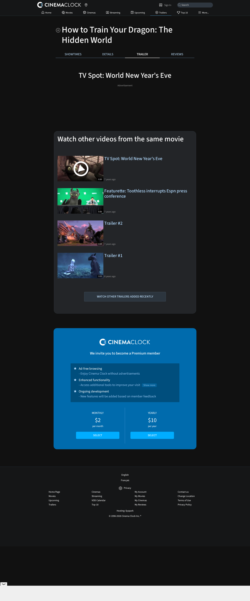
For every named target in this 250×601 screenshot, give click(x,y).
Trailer (142, 54)
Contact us (183, 492)
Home (48, 12)
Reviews (177, 54)
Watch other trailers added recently (125, 296)
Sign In (167, 5)
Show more (149, 385)
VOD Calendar (99, 500)
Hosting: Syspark (125, 510)
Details (107, 54)
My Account (140, 492)
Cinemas (91, 12)
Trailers (163, 12)
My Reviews (140, 504)
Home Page (54, 492)
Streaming (115, 12)
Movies (69, 12)
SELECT (97, 435)
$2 (98, 424)
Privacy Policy (185, 504)
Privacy (127, 488)
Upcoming (140, 12)
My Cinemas (141, 500)
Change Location (186, 496)
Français (125, 480)
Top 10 (184, 12)
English (125, 475)
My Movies (140, 496)
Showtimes (73, 54)
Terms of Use (184, 500)
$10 (152, 424)
